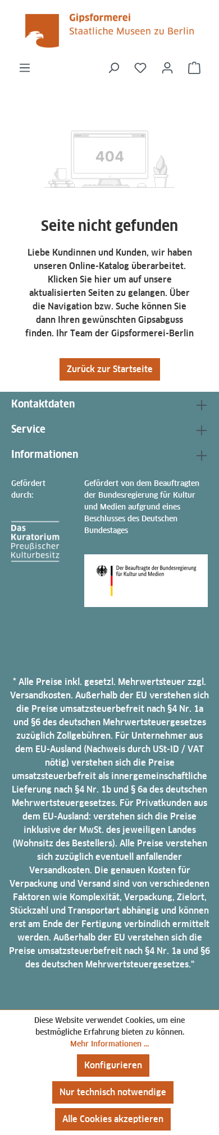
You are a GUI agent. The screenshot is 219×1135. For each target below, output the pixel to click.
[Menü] (24, 68)
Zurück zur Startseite (110, 369)
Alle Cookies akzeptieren (112, 1119)
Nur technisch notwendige (113, 1092)
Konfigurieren (113, 1065)
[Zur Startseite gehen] (109, 30)
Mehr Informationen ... (109, 1043)
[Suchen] (113, 68)
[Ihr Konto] (167, 68)
